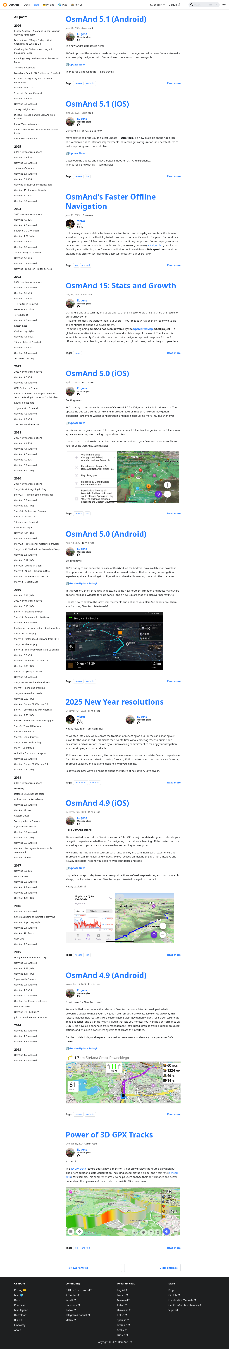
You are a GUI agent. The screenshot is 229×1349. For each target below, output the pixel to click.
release (78, 83)
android (90, 83)
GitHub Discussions (77, 1290)
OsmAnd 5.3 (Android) (25, 103)
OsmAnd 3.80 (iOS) (24, 505)
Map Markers (21, 876)
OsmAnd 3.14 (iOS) (24, 532)
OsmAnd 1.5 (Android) (25, 1054)
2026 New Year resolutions (28, 151)
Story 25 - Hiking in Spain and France (33, 494)
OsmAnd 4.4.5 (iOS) (24, 336)
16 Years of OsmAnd (24, 67)
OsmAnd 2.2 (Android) (25, 962)
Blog (36, 4)
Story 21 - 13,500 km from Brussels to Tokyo (37, 549)
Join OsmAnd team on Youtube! (30, 1017)
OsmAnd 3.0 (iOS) (23, 655)
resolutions (81, 782)
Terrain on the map (24, 358)
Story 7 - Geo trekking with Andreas (33, 709)
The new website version (27, 424)
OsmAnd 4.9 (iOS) (23, 219)
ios (87, 176)
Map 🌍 (18, 1295)
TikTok (69, 1310)
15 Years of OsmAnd (24, 168)
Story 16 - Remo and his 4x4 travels (32, 617)
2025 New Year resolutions (28, 214)
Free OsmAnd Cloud (24, 309)
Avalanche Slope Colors (26, 138)
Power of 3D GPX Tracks (26, 230)
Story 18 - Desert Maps (26, 581)
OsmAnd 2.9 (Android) (25, 842)
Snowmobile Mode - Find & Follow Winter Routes (36, 131)
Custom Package (23, 527)
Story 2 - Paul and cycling (27, 742)
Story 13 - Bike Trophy (25, 644)
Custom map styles (24, 331)
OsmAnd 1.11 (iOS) (24, 973)
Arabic (120, 1330)
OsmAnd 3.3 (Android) (25, 758)
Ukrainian (123, 1310)
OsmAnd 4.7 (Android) (25, 263)
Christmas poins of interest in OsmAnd (34, 916)
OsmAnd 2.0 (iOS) (23, 870)
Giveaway (19, 788)
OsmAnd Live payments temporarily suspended (33, 850)
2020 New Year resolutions (28, 600)
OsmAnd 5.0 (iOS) (23, 195)
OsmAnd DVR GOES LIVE (27, 1011)
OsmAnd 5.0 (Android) (25, 201)
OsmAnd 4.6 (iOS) (23, 292)
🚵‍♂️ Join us (77, 4)
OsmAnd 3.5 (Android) (25, 622)
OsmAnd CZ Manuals (180, 1300)
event (77, 353)
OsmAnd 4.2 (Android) (25, 413)
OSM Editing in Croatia (26, 388)
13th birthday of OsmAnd (27, 342)
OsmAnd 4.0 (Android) (25, 454)
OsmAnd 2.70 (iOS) (24, 715)
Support (173, 1310)
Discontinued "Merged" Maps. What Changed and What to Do (33, 42)
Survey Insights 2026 (25, 109)
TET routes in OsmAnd (26, 303)
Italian (120, 1305)
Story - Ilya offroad (24, 747)
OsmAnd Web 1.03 (23, 87)
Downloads (21, 1315)
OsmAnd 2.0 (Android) (25, 995)
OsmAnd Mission (23, 810)
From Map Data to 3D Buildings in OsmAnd (37, 73)
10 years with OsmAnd (26, 521)
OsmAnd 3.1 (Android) (25, 804)
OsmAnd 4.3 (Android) (25, 382)
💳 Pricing (49, 4)
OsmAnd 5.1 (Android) (25, 173)
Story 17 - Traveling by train (28, 611)
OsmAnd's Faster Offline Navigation (33, 184)
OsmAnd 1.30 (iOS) (24, 897)
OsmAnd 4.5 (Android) (25, 320)
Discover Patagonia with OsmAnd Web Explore (34, 116)
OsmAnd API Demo (24, 933)
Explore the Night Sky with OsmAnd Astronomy (33, 80)
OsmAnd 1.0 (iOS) (23, 990)
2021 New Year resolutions (28, 483)
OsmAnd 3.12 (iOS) (24, 560)
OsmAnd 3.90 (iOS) (24, 470)
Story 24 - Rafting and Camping (30, 511)
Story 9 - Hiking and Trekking (29, 687)
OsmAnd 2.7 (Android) (25, 887)
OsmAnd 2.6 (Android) (25, 892)
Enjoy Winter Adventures (27, 124)
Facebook (71, 1305)
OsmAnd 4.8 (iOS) (23, 241)
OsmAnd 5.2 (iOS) (23, 157)
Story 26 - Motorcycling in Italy (30, 489)
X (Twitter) (72, 1295)
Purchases (20, 1305)
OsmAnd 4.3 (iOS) (23, 377)
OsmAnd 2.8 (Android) (25, 881)
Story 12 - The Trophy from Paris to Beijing (36, 649)
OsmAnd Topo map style (27, 922)
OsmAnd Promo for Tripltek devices (33, 268)
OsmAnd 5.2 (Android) (25, 162)
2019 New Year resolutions (28, 782)
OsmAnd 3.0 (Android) (25, 832)
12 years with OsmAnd (26, 408)
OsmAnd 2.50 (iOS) (24, 769)
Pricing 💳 (20, 1290)
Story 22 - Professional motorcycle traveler (36, 543)
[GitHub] (78, 40)
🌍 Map (62, 4)
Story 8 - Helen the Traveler (28, 693)
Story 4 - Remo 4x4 (24, 731)
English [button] (158, 4)
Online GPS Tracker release (28, 799)
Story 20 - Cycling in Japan (28, 565)
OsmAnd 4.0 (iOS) (23, 459)
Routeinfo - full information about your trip (37, 627)
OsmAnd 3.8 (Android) (25, 500)
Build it (18, 1320)
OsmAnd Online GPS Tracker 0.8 (31, 576)
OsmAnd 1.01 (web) (24, 236)
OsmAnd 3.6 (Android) (25, 554)
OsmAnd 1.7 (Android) (25, 1041)
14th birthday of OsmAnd (27, 252)
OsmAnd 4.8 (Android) (25, 247)
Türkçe (121, 1335)
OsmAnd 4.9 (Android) (25, 225)
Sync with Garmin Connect (28, 93)
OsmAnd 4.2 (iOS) (23, 418)
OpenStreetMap (143, 329)
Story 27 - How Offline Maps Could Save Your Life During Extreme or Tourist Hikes (36, 395)
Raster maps (20, 325)
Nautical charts (22, 1006)
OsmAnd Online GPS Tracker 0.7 (31, 660)
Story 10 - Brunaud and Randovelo (32, 682)
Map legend (21, 1310)
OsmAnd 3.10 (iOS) (24, 606)
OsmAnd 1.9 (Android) (25, 1030)
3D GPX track (78, 1168)
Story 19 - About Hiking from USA (32, 570)
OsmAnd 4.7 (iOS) (23, 257)
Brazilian (122, 1325)
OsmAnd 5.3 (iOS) (23, 98)
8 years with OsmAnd (25, 826)
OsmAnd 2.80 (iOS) (24, 698)
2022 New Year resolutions (28, 437)
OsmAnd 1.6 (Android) (25, 1060)
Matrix (69, 1320)
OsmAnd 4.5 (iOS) (23, 298)
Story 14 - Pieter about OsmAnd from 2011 (36, 638)
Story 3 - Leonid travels (26, 736)
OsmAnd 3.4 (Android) (25, 676)
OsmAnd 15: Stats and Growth (30, 190)
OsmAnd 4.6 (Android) (25, 287)
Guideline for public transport (30, 753)
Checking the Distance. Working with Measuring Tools (33, 51)
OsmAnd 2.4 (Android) (25, 927)
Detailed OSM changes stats (29, 793)
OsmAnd (94, 782)
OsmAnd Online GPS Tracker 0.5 (31, 704)
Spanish (121, 1320)
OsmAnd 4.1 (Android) (25, 448)
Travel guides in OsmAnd (27, 821)
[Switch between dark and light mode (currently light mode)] (224, 4)
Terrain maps (21, 314)
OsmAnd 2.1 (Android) (25, 984)
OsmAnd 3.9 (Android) (25, 465)
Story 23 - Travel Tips (25, 516)
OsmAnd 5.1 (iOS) (23, 179)
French (121, 1295)
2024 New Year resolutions (28, 282)
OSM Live (19, 938)
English (121, 1290)
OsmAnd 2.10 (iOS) (24, 837)
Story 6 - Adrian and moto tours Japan (34, 720)
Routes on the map (24, 402)
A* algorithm (155, 245)
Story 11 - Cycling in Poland (28, 671)
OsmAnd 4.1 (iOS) (23, 443)
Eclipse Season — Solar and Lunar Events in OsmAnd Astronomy (37, 32)
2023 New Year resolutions (28, 371)
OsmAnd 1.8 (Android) (25, 1036)
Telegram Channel (76, 1315)
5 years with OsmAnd (25, 979)
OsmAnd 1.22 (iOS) (24, 968)
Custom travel (21, 815)
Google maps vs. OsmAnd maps (31, 957)
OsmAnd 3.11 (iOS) (24, 595)
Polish (120, 1315)
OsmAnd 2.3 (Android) (25, 944)
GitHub (173, 4)
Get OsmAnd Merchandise (184, 1305)
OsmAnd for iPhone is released (30, 1001)
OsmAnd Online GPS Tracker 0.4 (31, 764)
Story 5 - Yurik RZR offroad (28, 726)
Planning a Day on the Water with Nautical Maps (36, 60)
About (17, 1330)
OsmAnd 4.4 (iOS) (23, 347)
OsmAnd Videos (22, 857)
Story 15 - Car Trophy (25, 633)
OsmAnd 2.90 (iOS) (24, 666)
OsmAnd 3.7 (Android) (25, 538)
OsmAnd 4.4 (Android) (25, 353)
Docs (27, 4)
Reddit (69, 1300)
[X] (82, 227)
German (122, 1300)
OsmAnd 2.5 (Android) (25, 911)
